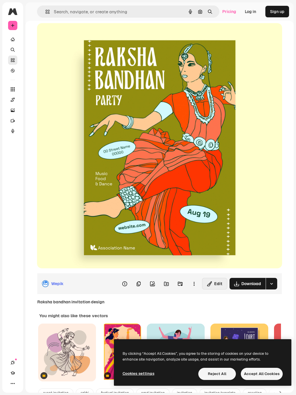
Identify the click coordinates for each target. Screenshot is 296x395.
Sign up (277, 11)
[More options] (194, 283)
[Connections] (12, 362)
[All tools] (12, 89)
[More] (12, 383)
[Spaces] (12, 99)
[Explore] (12, 70)
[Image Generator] (12, 110)
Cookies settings (138, 373)
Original (74, 34)
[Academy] (12, 373)
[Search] (12, 49)
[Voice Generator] (12, 131)
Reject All (217, 373)
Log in (250, 11)
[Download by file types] (271, 283)
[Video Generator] (12, 120)
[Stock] (12, 60)
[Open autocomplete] (45, 12)
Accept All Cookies (262, 373)
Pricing (229, 11)
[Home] (12, 39)
